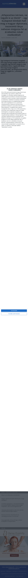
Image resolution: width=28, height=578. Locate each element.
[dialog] (14, 289)
